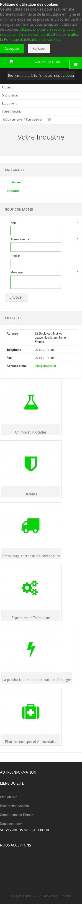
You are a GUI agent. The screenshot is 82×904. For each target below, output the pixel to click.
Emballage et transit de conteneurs (31, 556)
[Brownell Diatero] (22, 62)
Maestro (47, 862)
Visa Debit (62, 862)
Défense (30, 494)
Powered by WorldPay (41, 874)
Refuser (39, 48)
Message (43, 272)
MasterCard (20, 862)
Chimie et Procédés (30, 432)
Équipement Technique (31, 618)
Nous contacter (11, 823)
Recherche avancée (14, 805)
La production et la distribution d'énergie (36, 680)
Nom (43, 223)
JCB (33, 862)
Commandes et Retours (17, 814)
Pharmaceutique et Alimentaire (30, 741)
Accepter (12, 48)
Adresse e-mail (43, 239)
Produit (15, 256)
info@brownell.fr (45, 365)
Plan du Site (8, 796)
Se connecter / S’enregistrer (23, 119)
